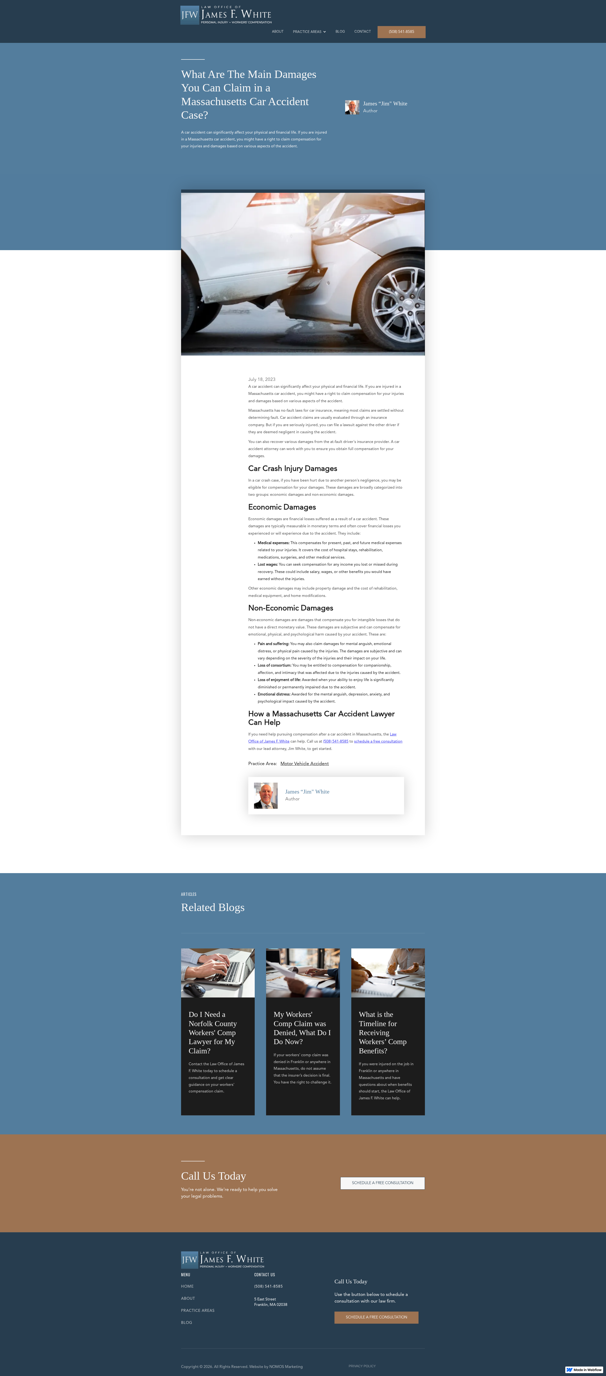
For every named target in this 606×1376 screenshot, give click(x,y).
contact (362, 31)
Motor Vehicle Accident (305, 764)
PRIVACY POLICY (362, 1366)
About (278, 31)
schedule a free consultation (378, 742)
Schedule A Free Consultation (382, 1183)
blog (340, 31)
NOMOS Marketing (286, 1367)
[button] (309, 31)
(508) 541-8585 (401, 32)
